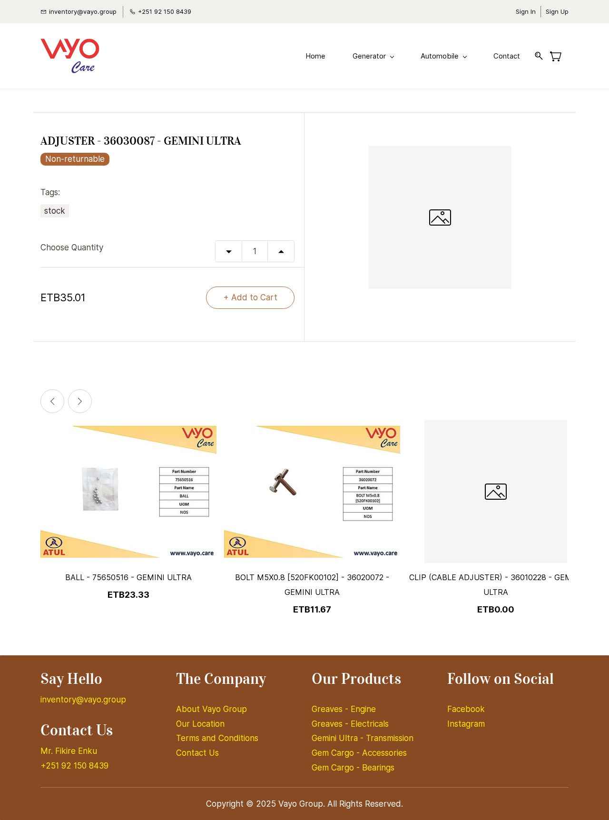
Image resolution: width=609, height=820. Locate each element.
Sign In (526, 11)
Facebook (466, 709)
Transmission (389, 738)
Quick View (128, 523)
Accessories (384, 753)
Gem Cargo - (337, 753)
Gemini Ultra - (339, 738)
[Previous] (52, 401)
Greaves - (331, 709)
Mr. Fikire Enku (68, 751)
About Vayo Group (212, 709)
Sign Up (557, 11)
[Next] (80, 401)
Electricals (370, 724)
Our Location (200, 724)
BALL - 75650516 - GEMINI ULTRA (128, 577)
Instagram (466, 724)
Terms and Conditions (217, 738)
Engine (363, 709)
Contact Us (197, 753)
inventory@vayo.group (83, 699)
